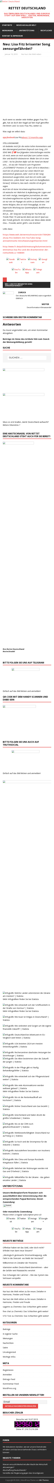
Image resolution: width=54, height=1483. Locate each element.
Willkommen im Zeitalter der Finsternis (20, 1262)
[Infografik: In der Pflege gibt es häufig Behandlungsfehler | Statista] (27, 1070)
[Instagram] (32, 262)
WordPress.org (9, 1388)
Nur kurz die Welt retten (31, 54)
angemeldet (17, 330)
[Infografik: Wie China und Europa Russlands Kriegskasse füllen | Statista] (27, 1162)
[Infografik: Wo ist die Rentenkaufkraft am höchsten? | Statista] (27, 1100)
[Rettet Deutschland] (10, 1)
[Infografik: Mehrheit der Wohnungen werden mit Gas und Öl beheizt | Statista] (27, 1171)
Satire (5, 1347)
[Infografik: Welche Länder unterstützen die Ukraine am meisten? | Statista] (27, 996)
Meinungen (7, 30)
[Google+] (43, 262)
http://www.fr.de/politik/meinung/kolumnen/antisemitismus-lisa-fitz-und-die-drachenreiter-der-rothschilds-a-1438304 (27, 249)
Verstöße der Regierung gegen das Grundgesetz (23, 1473)
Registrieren (8, 1370)
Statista (35, 999)
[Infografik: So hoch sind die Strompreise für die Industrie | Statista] (27, 1144)
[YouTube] (16, 272)
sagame (6, 1306)
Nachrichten (8, 1343)
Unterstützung (26, 30)
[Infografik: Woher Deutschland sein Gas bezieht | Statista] (27, 1109)
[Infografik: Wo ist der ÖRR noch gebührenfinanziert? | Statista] (27, 1127)
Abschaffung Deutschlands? (14, 1470)
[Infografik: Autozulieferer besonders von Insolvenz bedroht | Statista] (27, 1153)
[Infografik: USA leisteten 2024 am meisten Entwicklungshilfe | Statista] (27, 1046)
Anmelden (7, 1374)
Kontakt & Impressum (12, 36)
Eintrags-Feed (9, 1379)
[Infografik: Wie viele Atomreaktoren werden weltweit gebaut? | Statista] (27, 1088)
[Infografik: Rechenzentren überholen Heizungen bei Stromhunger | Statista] (27, 1055)
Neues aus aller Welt (26, 25)
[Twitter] (21, 262)
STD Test (7, 1316)
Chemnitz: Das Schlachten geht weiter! (30, 1306)
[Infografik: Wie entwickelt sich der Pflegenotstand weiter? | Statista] (27, 1079)
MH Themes (44, 1480)
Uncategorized (9, 1352)
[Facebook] (10, 262)
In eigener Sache (10, 1334)
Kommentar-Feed (11, 1383)
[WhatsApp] (27, 272)
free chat (7, 1311)
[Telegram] (37, 272)
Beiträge (6, 1329)
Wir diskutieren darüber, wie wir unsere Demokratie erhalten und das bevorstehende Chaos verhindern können (25, 1450)
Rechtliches (46, 30)
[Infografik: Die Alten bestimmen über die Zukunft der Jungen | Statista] (27, 1061)
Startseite (7, 25)
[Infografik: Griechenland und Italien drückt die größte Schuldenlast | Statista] (27, 1118)
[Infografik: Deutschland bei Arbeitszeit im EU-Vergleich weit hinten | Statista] (27, 1037)
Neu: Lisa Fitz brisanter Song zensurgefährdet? (18, 285)
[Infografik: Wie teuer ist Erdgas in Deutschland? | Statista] (27, 1020)
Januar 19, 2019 (11, 54)
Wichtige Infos (9, 1356)
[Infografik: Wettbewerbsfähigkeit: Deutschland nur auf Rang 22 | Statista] (27, 1135)
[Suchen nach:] (27, 358)
